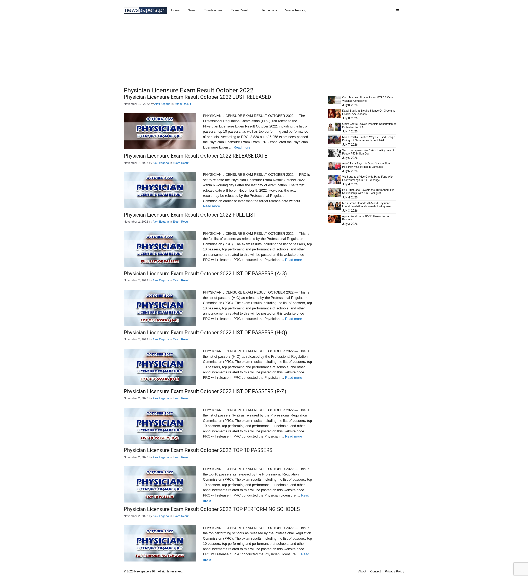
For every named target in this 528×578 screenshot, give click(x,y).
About (362, 571)
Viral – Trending (295, 10)
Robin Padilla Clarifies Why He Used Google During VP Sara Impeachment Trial (368, 139)
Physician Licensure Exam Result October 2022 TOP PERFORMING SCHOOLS (212, 509)
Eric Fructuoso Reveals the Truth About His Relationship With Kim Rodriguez (368, 191)
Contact (375, 571)
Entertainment (213, 10)
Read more (241, 147)
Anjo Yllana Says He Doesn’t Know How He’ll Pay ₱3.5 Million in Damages (366, 165)
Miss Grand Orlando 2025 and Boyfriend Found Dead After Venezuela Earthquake (366, 205)
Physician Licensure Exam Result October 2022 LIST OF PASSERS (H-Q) (205, 333)
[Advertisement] (264, 51)
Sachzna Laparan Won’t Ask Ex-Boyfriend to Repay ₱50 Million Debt (368, 152)
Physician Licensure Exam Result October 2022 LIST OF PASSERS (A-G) (205, 274)
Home (175, 10)
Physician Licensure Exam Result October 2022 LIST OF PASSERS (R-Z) (205, 391)
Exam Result (239, 10)
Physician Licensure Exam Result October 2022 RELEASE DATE (195, 156)
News (192, 10)
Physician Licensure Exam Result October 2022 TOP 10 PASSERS (198, 450)
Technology (269, 10)
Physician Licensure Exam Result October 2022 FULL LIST (190, 215)
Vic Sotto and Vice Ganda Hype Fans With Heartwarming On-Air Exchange (367, 178)
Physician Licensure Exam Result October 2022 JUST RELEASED (197, 97)
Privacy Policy (394, 571)
